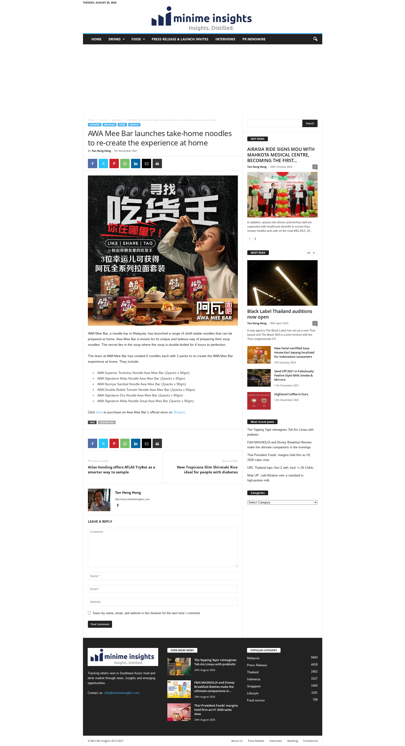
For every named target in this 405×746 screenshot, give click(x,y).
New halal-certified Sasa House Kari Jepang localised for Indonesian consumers (294, 352)
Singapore (254, 686)
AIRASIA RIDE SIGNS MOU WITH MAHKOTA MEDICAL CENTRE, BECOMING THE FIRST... (281, 155)
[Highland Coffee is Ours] (259, 401)
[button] (315, 39)
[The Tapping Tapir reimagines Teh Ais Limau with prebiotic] (179, 666)
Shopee (179, 412)
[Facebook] (92, 163)
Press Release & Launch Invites (180, 39)
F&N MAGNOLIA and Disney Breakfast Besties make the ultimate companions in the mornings (279, 445)
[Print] (157, 163)
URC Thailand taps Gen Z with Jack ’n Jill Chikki (280, 467)
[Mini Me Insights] (202, 19)
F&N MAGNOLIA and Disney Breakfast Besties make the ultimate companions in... (214, 686)
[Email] (146, 163)
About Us (237, 740)
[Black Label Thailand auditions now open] (282, 283)
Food (136, 39)
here (99, 412)
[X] (103, 163)
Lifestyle (253, 693)
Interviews (225, 39)
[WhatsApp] (125, 163)
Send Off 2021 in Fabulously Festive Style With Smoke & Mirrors (294, 375)
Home (96, 39)
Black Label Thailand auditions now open (279, 314)
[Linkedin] (135, 163)
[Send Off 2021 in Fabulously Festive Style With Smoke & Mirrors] (259, 378)
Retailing (292, 740)
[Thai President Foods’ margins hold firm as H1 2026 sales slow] (179, 712)
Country (103, 120)
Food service (256, 700)
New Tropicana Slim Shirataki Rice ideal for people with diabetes (207, 469)
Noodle (134, 124)
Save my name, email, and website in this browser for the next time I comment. (147, 613)
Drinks (115, 39)
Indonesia (253, 679)
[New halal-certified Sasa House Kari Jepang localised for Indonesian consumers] (259, 355)
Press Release (257, 665)
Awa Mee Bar (107, 422)
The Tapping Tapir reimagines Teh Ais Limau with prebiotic (280, 432)
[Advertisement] (202, 79)
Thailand (253, 672)
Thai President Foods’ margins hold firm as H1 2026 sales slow (278, 457)
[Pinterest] (114, 163)
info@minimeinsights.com (121, 693)
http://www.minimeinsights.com (132, 499)
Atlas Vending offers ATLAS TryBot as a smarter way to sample (121, 469)
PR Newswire (254, 39)
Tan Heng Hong (101, 150)
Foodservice (310, 740)
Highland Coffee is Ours (291, 394)
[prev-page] (249, 238)
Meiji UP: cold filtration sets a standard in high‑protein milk (275, 478)
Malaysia (117, 120)
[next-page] (255, 238)
